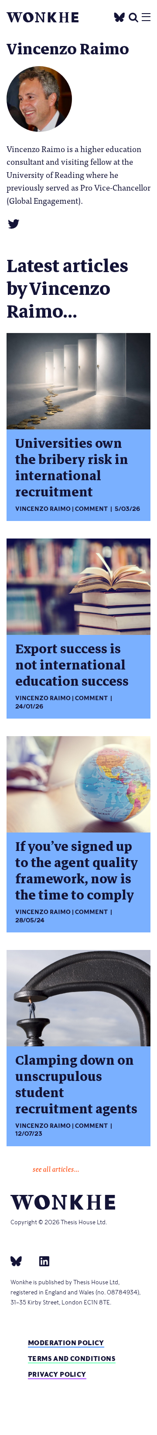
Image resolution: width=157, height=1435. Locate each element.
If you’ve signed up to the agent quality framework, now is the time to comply (76, 871)
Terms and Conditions (72, 1358)
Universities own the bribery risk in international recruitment (71, 468)
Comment (91, 509)
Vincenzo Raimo (43, 509)
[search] (133, 16)
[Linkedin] (40, 1260)
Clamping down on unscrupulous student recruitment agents (76, 1085)
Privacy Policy (57, 1374)
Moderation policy (66, 1342)
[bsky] (21, 1260)
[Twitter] (119, 16)
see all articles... (56, 1168)
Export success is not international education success (72, 665)
